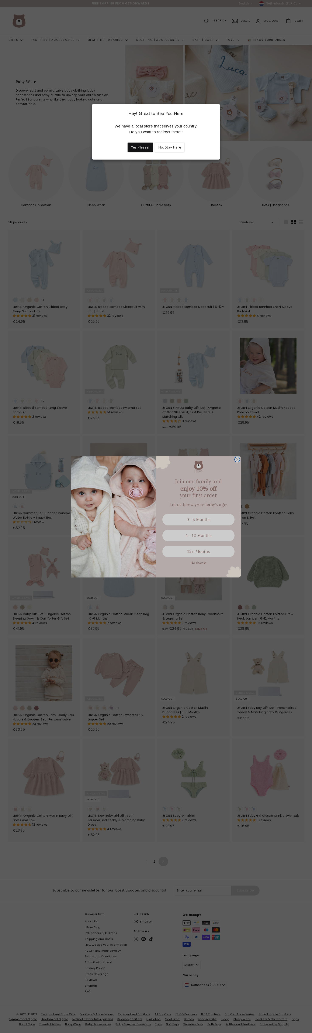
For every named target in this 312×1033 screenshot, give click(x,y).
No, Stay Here (169, 147)
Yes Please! (140, 147)
